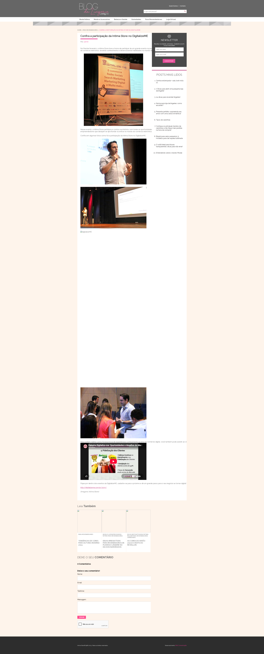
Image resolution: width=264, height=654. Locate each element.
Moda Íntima (84, 19)
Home (79, 30)
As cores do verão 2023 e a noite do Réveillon (136, 543)
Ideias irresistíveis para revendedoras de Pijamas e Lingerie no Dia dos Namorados (113, 544)
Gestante (135, 534)
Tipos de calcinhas (163, 120)
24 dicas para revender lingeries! (168, 97)
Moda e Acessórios (102, 19)
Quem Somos (173, 6)
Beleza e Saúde (120, 19)
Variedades (136, 19)
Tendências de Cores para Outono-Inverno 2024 (88, 543)
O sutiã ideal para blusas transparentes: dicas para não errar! (169, 146)
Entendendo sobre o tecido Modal (169, 153)
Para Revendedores (153, 19)
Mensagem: (81, 600)
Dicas (129, 534)
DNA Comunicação (181, 645)
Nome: (79, 574)
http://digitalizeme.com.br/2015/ (93, 487)
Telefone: (80, 591)
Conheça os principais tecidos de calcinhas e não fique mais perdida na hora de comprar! (169, 128)
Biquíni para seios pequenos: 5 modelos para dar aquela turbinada (169, 137)
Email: (79, 583)
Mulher (130, 536)
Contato (183, 6)
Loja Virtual (171, 19)
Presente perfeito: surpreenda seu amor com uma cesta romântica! (169, 113)
